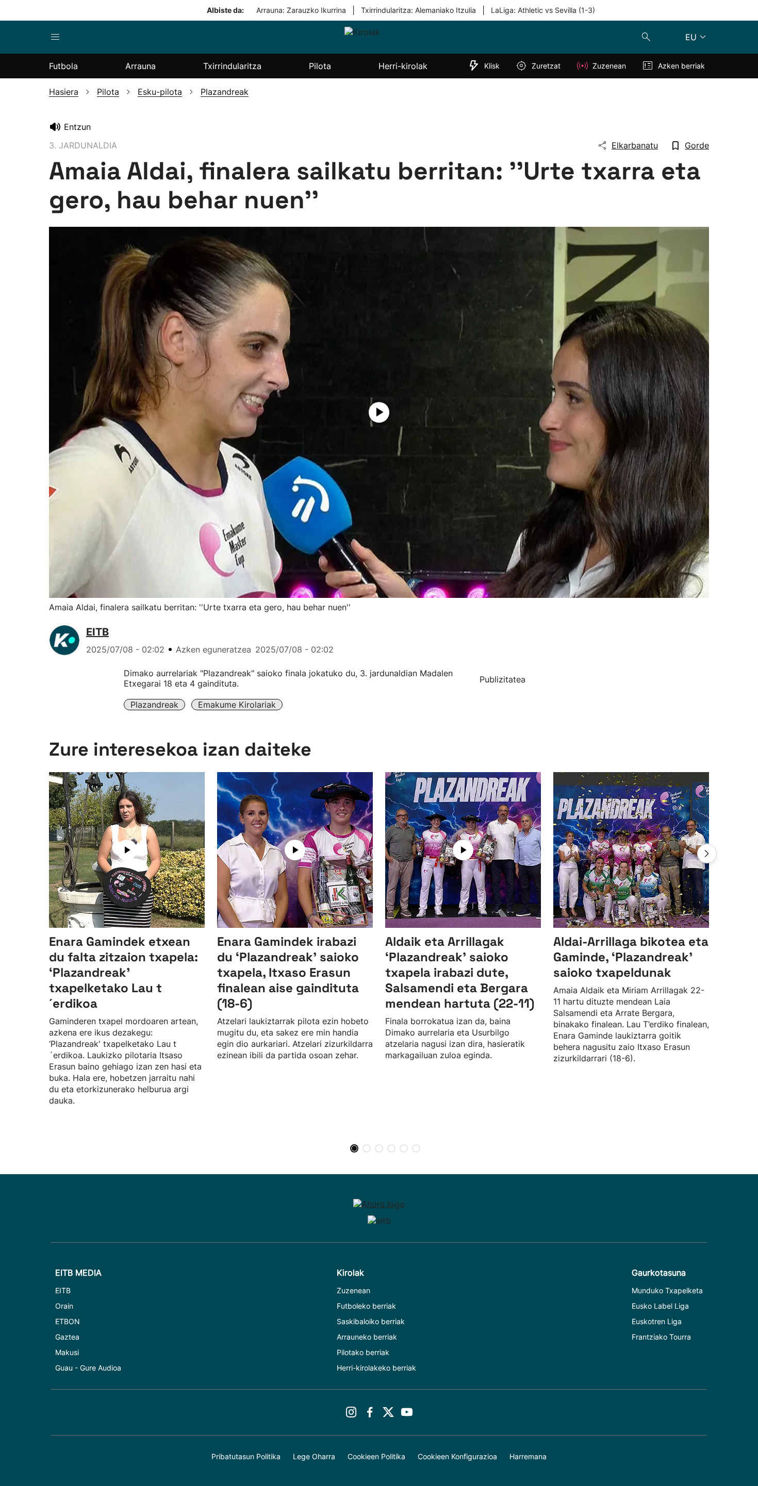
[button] (707, 853)
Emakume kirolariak (237, 704)
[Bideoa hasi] (379, 412)
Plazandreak (154, 704)
